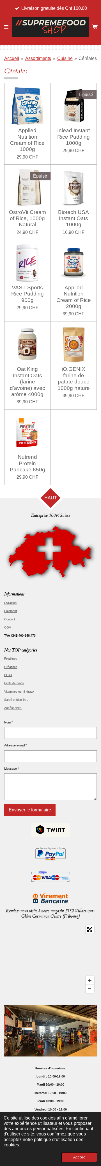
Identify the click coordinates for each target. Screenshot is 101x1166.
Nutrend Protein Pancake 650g (27, 463)
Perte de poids (14, 683)
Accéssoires (13, 707)
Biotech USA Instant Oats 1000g (73, 218)
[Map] (50, 959)
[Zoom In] (90, 980)
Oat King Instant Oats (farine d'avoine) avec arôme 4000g (27, 381)
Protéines (10, 658)
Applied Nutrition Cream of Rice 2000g (73, 297)
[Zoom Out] (90, 989)
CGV (7, 627)
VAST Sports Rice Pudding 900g (27, 294)
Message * (11, 768)
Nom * (8, 722)
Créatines (10, 667)
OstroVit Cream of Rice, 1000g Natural (27, 218)
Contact (9, 619)
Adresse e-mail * (15, 745)
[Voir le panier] (95, 27)
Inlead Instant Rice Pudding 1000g (73, 136)
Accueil (11, 58)
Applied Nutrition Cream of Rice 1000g (27, 139)
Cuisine (65, 58)
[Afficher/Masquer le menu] (6, 27)
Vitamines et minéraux (19, 691)
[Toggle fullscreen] (90, 929)
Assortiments (38, 58)
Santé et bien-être (16, 699)
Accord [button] (79, 1157)
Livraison (10, 602)
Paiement (10, 611)
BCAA (8, 675)
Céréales (88, 58)
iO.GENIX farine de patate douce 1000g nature (74, 378)
